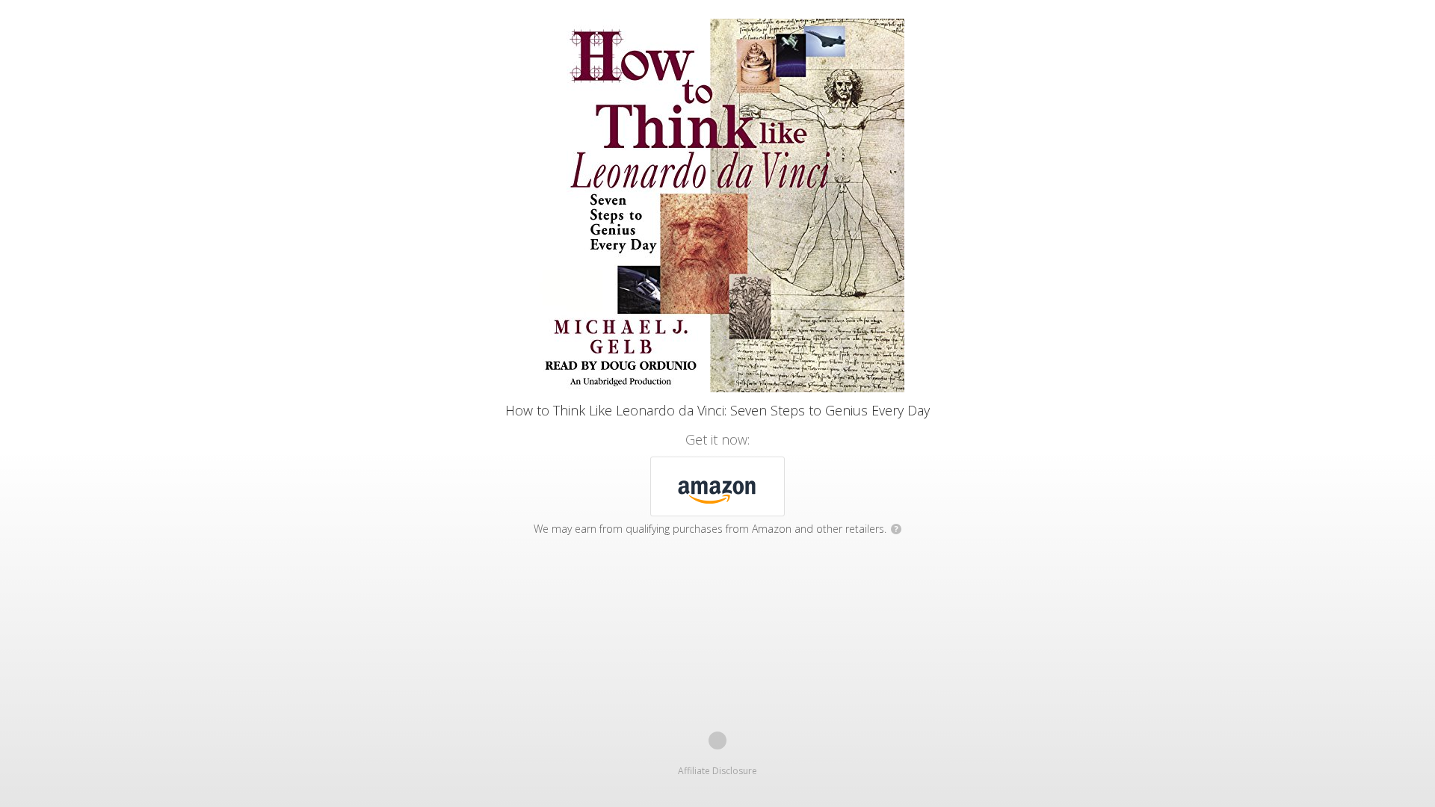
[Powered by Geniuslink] (717, 740)
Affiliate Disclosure (717, 770)
